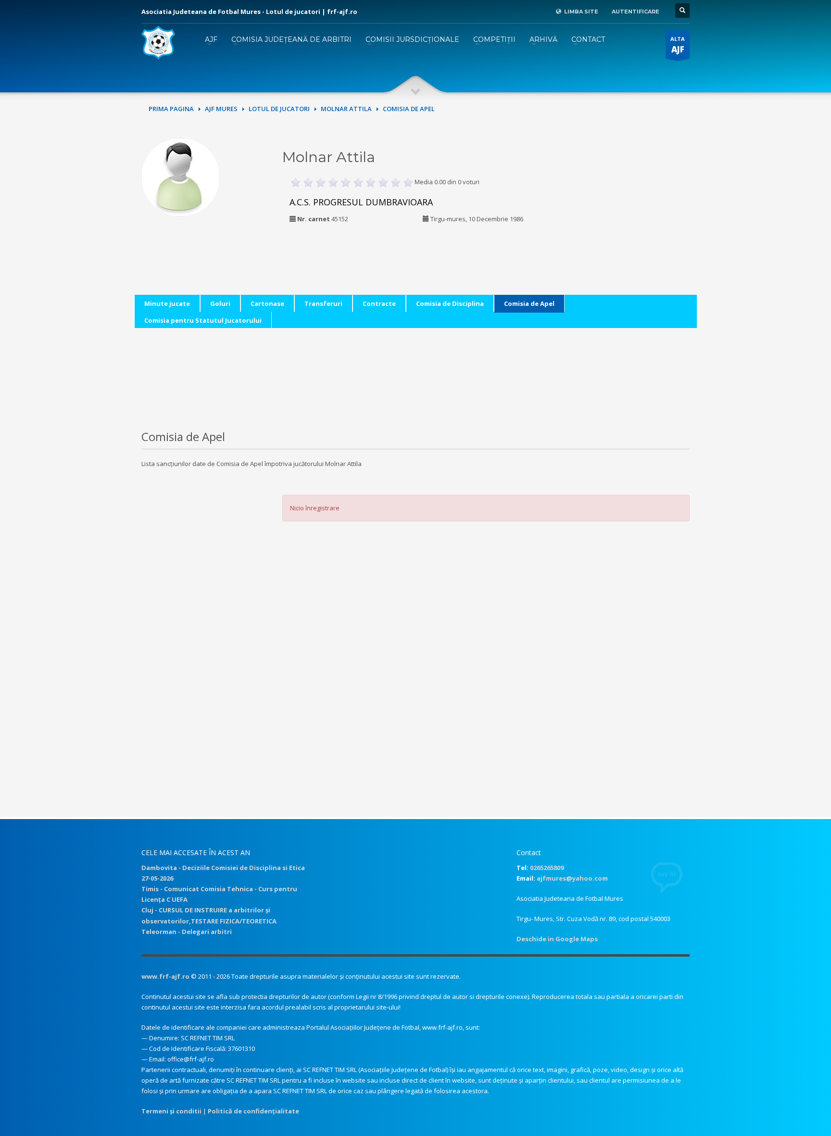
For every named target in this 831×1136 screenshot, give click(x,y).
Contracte (379, 303)
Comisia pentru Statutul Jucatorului (203, 320)
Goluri (220, 303)
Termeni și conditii (171, 1111)
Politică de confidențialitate (253, 1111)
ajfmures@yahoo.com (572, 878)
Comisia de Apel (529, 303)
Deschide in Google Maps (557, 938)
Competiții (494, 39)
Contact (588, 39)
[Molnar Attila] (180, 176)
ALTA (677, 45)
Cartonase (267, 303)
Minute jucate (167, 303)
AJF (211, 39)
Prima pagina (171, 108)
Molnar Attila (346, 108)
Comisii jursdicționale (412, 39)
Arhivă (543, 39)
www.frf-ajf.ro (165, 976)
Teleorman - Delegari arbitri (186, 931)
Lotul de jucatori (279, 108)
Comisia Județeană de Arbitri (291, 39)
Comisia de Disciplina (450, 303)
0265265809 (547, 867)
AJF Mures (221, 108)
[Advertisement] (624, 198)
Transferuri (323, 303)
